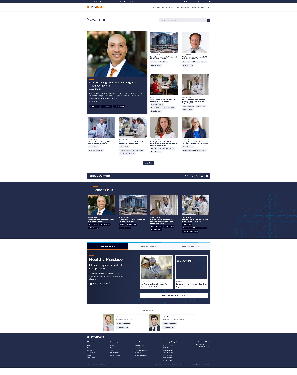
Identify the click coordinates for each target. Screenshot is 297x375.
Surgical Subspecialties (127, 153)
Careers (200, 1)
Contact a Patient (139, 345)
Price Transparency (206, 364)
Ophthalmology (119, 106)
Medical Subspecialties (95, 150)
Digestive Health (188, 106)
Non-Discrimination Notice (160, 364)
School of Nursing (167, 355)
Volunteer (112, 350)
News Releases (106, 106)
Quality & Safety (91, 357)
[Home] (95, 7)
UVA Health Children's (168, 350)
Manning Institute (167, 360)
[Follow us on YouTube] (207, 175)
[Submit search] (208, 20)
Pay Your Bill (138, 352)
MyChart (186, 1)
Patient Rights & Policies (173, 364)
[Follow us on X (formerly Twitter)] (191, 175)
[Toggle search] (208, 7)
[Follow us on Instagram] (196, 175)
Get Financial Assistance (141, 355)
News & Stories (91, 352)
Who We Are (90, 350)
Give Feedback (138, 347)
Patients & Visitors (198, 7)
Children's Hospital (157, 104)
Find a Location (183, 7)
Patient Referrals (114, 352)
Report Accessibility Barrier (194, 364)
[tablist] (148, 246)
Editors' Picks (94, 106)
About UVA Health (128, 1)
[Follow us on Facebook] (186, 175)
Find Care (156, 7)
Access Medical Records (141, 350)
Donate (206, 1)
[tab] (107, 246)
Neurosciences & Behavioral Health (194, 62)
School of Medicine (168, 352)
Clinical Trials (90, 347)
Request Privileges (115, 355)
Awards (153, 62)
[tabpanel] (148, 277)
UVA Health (166, 347)
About (88, 345)
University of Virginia (168, 345)
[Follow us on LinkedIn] (202, 175)
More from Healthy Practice (172, 295)
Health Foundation (167, 357)
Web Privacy (183, 364)
